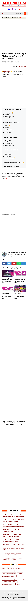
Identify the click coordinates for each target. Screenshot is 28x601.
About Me (10, 592)
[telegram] (23, 263)
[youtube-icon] (19, 9)
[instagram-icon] (12, 9)
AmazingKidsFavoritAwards (9, 573)
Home (5, 592)
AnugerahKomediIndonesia (8, 579)
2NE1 (4, 568)
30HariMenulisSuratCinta (14, 568)
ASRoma (20, 584)
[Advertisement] (14, 35)
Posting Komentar (18, 62)
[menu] (3, 13)
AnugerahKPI (20, 579)
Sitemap (21, 592)
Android (19, 573)
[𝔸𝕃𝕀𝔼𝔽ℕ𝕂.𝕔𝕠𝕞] (14, 4)
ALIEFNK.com (6, 71)
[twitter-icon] (15, 9)
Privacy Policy (17, 594)
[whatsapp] (19, 263)
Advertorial (12, 570)
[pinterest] (13, 263)
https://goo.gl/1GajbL (22, 66)
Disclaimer (10, 594)
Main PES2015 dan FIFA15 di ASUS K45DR (13, 544)
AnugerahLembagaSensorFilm (9, 581)
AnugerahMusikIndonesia (8, 584)
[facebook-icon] (8, 9)
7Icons (4, 570)
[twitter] (9, 263)
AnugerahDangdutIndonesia (9, 576)
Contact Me (15, 592)
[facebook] (4, 263)
